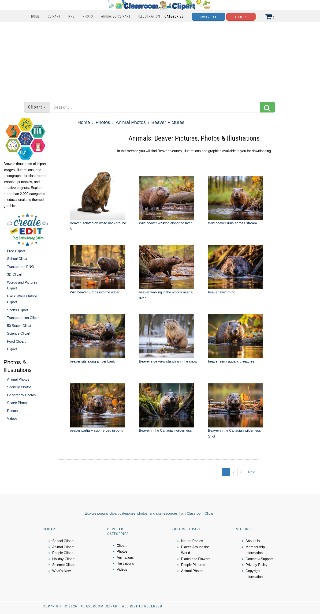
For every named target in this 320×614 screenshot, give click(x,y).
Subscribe (208, 16)
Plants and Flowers (195, 559)
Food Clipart (16, 341)
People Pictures (193, 565)
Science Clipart (18, 333)
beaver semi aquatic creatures (231, 361)
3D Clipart (14, 274)
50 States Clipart (19, 326)
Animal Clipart (63, 547)
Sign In (241, 16)
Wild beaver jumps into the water (94, 292)
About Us (253, 541)
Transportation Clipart (23, 318)
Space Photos (18, 403)
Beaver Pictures (167, 122)
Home (35, 16)
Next (251, 472)
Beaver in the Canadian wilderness (165, 430)
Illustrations (125, 563)
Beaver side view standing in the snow (168, 361)
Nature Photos (192, 541)
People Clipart (63, 553)
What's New (61, 571)
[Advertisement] (160, 59)
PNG (71, 16)
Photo (88, 16)
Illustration (149, 16)
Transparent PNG (20, 267)
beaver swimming (221, 292)
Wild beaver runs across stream (232, 223)
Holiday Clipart (63, 559)
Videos (12, 418)
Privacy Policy (257, 565)
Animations (125, 557)
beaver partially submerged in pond (96, 430)
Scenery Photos (19, 387)
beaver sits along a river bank (92, 361)
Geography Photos (21, 395)
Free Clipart (16, 251)
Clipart (54, 16)
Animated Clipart (115, 16)
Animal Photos (18, 379)
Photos (12, 411)
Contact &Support (259, 559)
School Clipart (17, 259)
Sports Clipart (17, 310)
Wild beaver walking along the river (165, 223)
